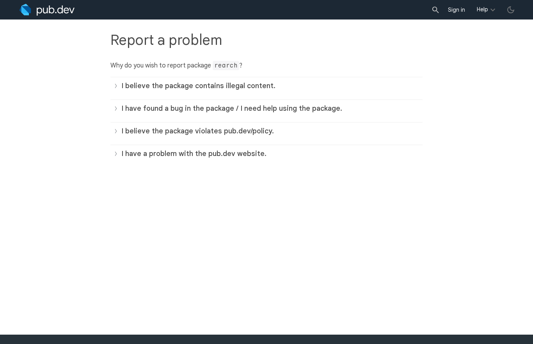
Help (482, 9)
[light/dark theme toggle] (510, 9)
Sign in (456, 9)
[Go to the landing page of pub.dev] (47, 10)
